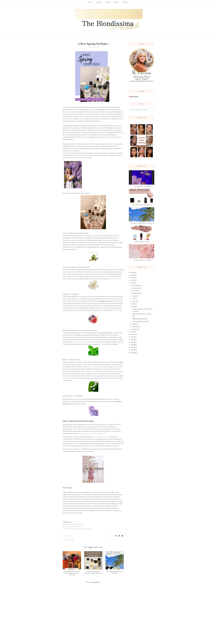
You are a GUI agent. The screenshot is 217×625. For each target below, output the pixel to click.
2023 (132, 280)
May (133, 304)
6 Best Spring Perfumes (140, 319)
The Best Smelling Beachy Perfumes (142, 223)
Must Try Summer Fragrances (72, 526)
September (136, 293)
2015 (132, 347)
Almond (93, 433)
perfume (71, 540)
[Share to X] (119, 536)
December (136, 285)
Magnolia (82, 433)
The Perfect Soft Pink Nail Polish (142, 205)
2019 (132, 337)
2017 (132, 342)
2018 (132, 339)
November (135, 288)
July (133, 298)
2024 (132, 277)
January (134, 329)
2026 (132, 272)
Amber (88, 433)
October (135, 291)
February (135, 326)
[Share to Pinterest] (122, 536)
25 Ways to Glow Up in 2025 (142, 260)
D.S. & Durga (97, 437)
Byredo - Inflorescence (71, 359)
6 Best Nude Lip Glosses (142, 241)
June (134, 301)
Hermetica (106, 437)
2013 (132, 352)
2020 (132, 334)
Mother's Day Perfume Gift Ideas (73, 524)
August (134, 296)
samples (102, 344)
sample (106, 276)
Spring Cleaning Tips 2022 (140, 321)
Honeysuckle (101, 433)
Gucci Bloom (94, 366)
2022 (132, 283)
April (133, 306)
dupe (94, 371)
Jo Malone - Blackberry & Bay (82, 342)
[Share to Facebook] (116, 536)
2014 (132, 350)
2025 (132, 275)
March (134, 324)
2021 (132, 332)
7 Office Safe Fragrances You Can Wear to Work (78, 529)
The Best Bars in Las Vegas (142, 186)
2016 (132, 345)
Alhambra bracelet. (115, 279)
